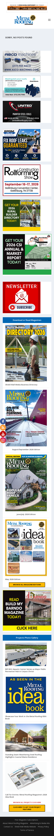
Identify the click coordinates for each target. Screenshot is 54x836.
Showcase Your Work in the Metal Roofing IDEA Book (25, 717)
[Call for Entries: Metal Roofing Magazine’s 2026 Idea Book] (26, 777)
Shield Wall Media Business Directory (21, 384)
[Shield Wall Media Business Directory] (26, 353)
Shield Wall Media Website (25, 826)
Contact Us (8, 826)
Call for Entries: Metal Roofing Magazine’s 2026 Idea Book (26, 795)
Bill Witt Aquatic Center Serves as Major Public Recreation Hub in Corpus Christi (25, 670)
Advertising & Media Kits (40, 823)
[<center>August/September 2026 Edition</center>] (26, 418)
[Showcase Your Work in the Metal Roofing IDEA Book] (26, 695)
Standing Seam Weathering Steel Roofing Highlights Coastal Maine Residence (23, 755)
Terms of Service (27, 830)
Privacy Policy (43, 826)
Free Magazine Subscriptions (26, 820)
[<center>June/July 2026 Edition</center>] (26, 483)
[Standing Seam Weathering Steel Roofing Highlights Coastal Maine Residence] (26, 738)
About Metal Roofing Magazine (15, 823)
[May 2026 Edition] (26, 548)
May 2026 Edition (12, 579)
